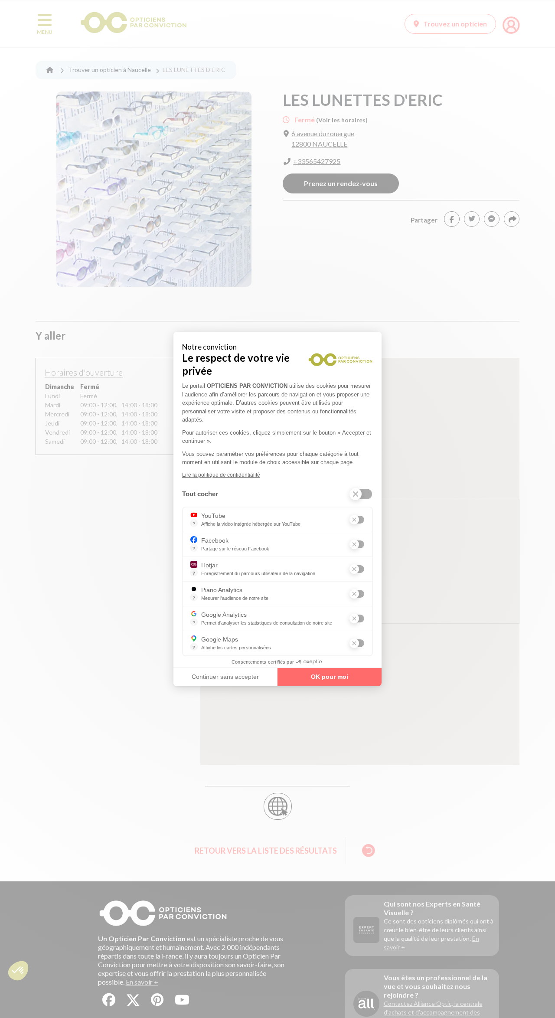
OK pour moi (329, 676)
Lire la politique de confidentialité (221, 475)
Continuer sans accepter (225, 676)
